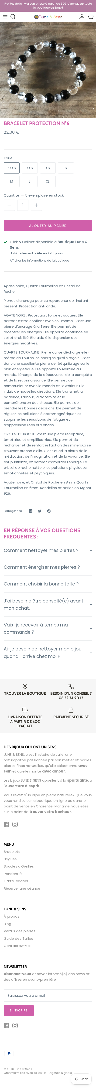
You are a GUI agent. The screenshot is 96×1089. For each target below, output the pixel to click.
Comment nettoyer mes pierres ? (41, 550)
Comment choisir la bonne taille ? (41, 584)
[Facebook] (6, 824)
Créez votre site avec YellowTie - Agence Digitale (38, 1073)
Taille (8, 158)
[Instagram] (15, 824)
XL (47, 181)
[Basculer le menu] (5, 17)
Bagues (10, 859)
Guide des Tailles (18, 938)
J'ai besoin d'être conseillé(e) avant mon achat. (43, 604)
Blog (7, 923)
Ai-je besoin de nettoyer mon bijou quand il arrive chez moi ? (43, 652)
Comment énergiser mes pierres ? (42, 567)
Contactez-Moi (17, 945)
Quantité (34, 195)
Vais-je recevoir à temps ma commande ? (36, 628)
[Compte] (80, 17)
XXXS (11, 167)
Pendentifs (13, 873)
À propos (11, 916)
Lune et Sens (23, 1069)
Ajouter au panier (48, 225)
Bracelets (12, 851)
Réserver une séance (22, 888)
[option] (48, 70)
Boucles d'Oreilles (19, 866)
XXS (30, 167)
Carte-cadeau (16, 880)
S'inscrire (19, 1010)
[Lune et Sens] (48, 16)
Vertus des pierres (19, 931)
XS (48, 167)
